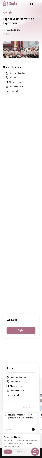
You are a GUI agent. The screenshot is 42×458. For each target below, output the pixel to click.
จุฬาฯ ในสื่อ (7, 13)
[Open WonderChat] (35, 452)
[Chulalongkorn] (10, 4)
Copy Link (14, 91)
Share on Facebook (18, 73)
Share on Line (15, 82)
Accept (8, 452)
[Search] (31, 4)
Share (8, 34)
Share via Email (16, 86)
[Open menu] (37, 4)
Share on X (14, 77)
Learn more (19, 452)
